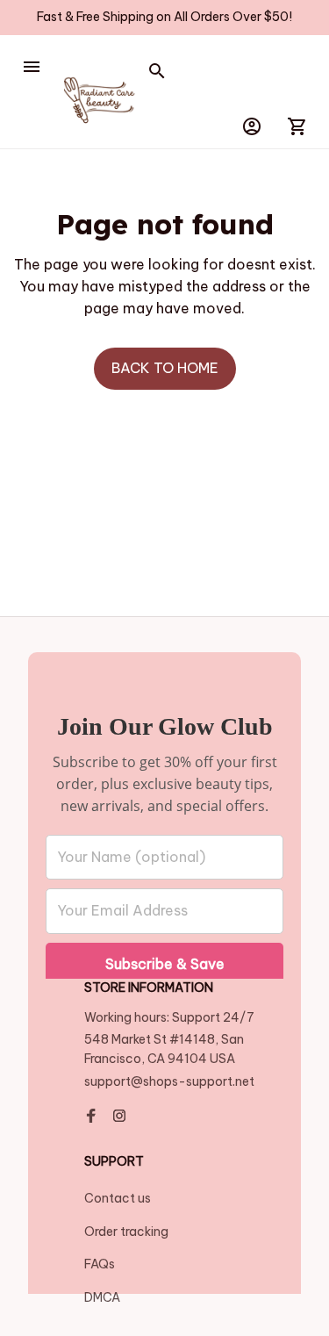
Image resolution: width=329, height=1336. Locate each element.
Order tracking (126, 1231)
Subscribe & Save (165, 964)
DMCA (102, 1297)
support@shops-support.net (169, 1081)
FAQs (99, 1264)
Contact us (117, 1198)
